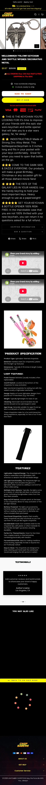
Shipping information (23, 227)
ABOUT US (22, 759)
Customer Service (22, 770)
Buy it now (23, 100)
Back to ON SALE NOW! (24, 680)
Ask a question (23, 232)
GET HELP (22, 765)
